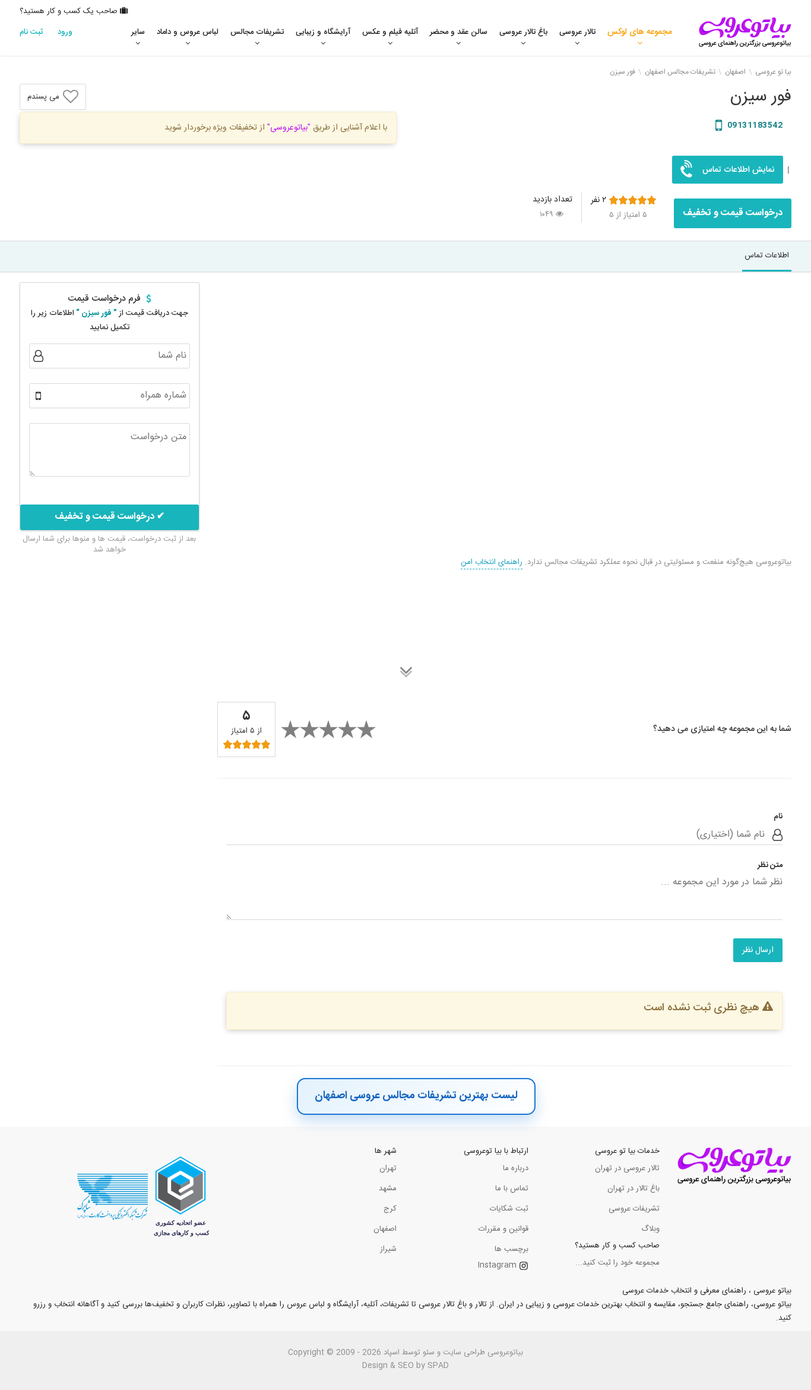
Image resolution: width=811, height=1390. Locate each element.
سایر (138, 32)
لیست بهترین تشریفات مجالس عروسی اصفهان (416, 1096)
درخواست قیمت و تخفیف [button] (733, 213)
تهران (388, 1168)
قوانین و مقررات (503, 1228)
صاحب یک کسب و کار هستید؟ (70, 11)
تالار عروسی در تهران (627, 1168)
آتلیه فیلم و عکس (390, 32)
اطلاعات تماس (767, 255)
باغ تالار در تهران (633, 1188)
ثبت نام (31, 32)
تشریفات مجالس (257, 32)
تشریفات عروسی (634, 1208)
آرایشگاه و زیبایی (323, 32)
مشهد (388, 1188)
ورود (65, 32)
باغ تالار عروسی (523, 32)
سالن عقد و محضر (458, 32)
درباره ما (515, 1168)
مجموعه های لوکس (639, 32)
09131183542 (754, 125)
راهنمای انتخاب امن (491, 562)
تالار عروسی (577, 32)
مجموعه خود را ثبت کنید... (617, 1262)
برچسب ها (511, 1249)
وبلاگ (650, 1228)
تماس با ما (511, 1188)
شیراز (388, 1249)
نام (778, 816)
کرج (390, 1208)
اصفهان (385, 1228)
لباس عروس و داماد (187, 32)
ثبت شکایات (509, 1208)
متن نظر (770, 865)
